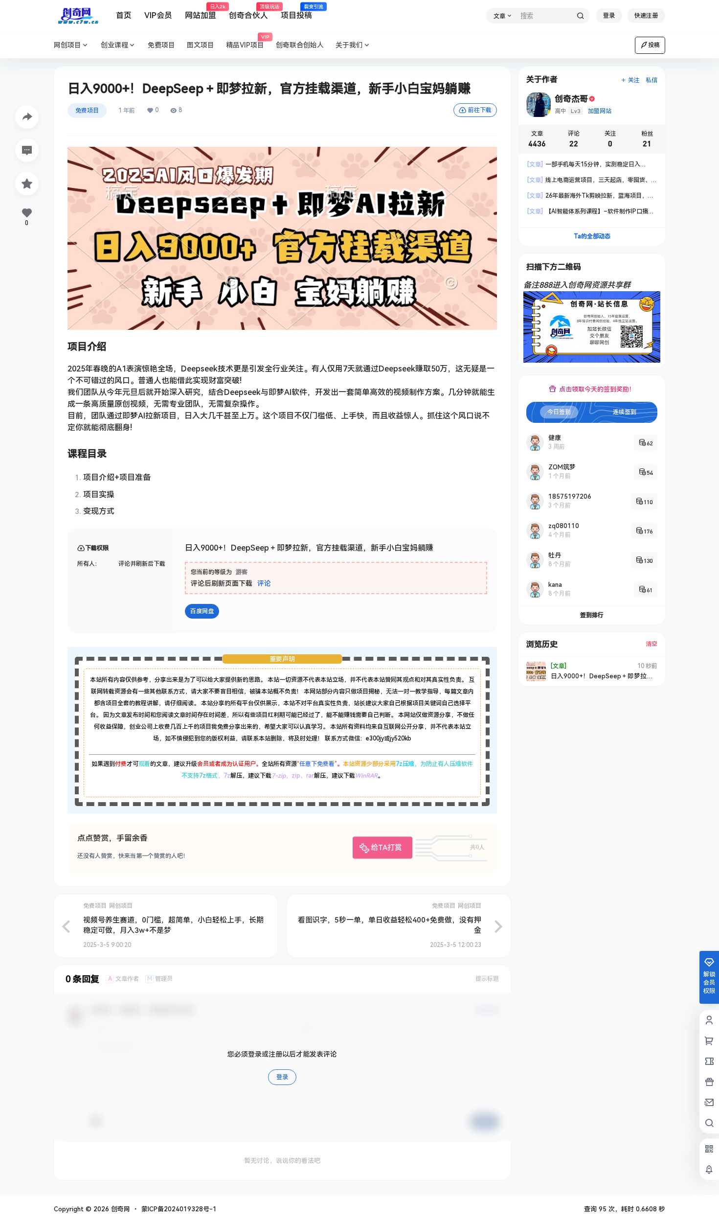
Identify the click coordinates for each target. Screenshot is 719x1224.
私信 (651, 80)
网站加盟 (200, 12)
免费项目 (87, 110)
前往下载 (480, 110)
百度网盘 (202, 611)
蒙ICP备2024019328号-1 (179, 1209)
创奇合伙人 (248, 12)
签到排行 (592, 615)
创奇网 (119, 1209)
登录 (609, 15)
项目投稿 (296, 12)
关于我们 (349, 45)
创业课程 (114, 45)
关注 (634, 80)
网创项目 (67, 45)
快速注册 (646, 15)
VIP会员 (158, 15)
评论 (264, 583)
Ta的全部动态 (592, 236)
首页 (124, 15)
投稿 (654, 45)
